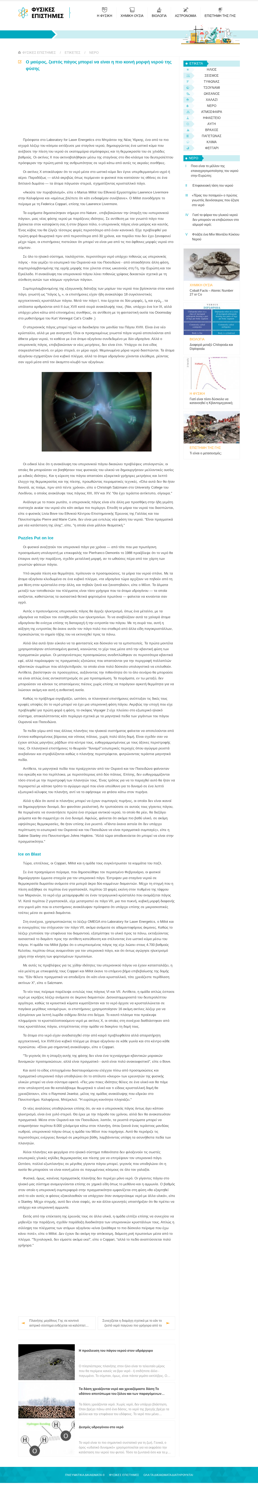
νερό (94, 52)
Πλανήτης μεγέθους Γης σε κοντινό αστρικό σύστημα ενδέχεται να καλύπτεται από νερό (58, 1323)
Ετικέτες (72, 52)
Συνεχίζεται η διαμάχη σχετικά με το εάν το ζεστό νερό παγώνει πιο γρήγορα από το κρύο (132, 1323)
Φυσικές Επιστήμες (39, 52)
